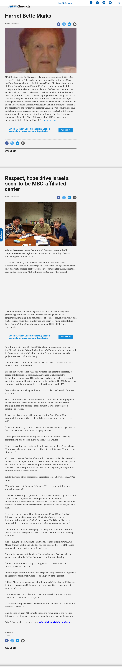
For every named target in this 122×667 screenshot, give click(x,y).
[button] (119, 3)
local (8, 635)
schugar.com (50, 120)
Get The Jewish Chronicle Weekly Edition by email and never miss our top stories (29, 130)
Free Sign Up (66, 130)
